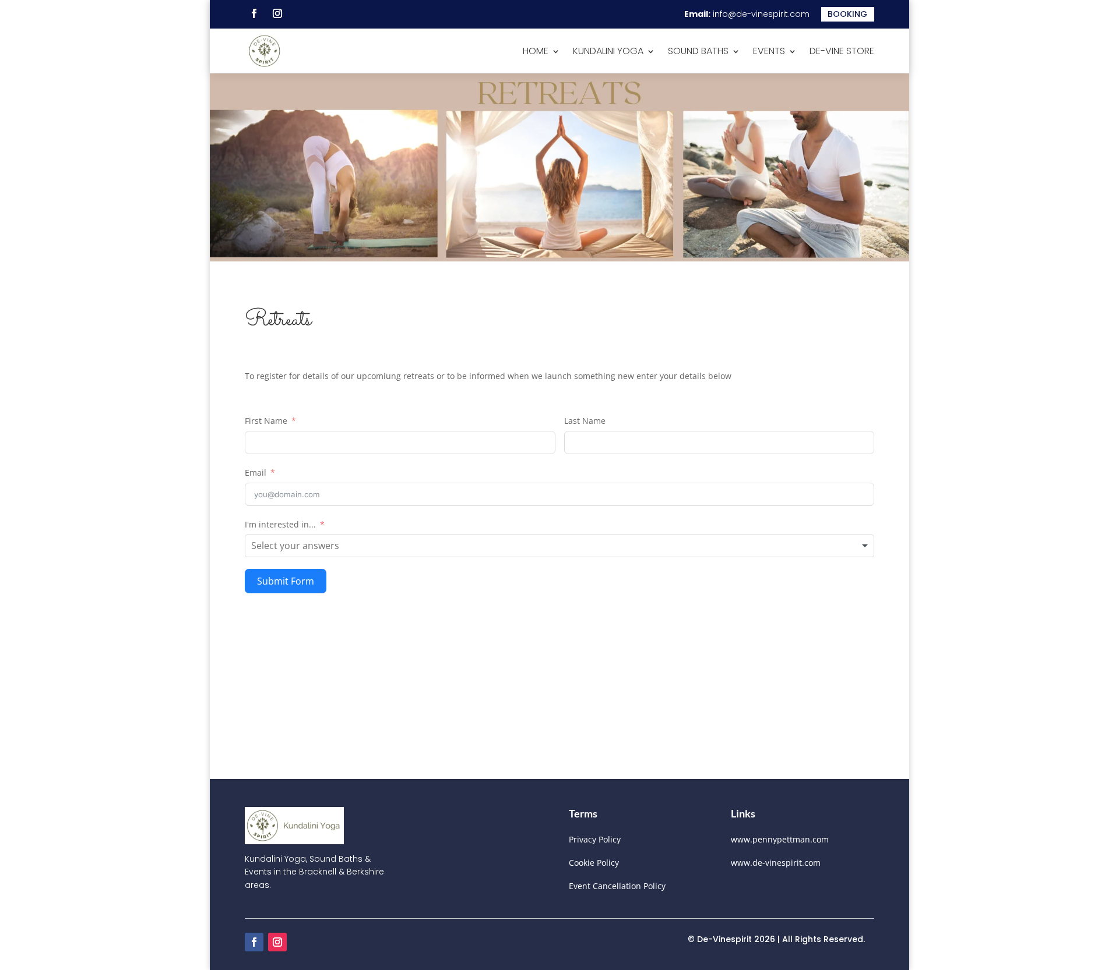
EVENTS (769, 51)
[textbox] (303, 546)
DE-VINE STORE (842, 51)
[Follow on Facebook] (254, 13)
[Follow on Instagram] (277, 13)
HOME (535, 51)
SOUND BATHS (698, 51)
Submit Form (285, 581)
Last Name (585, 420)
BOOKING (847, 14)
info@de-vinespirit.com (761, 14)
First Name (266, 420)
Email (255, 472)
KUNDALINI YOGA (608, 51)
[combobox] (559, 546)
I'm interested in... (280, 524)
